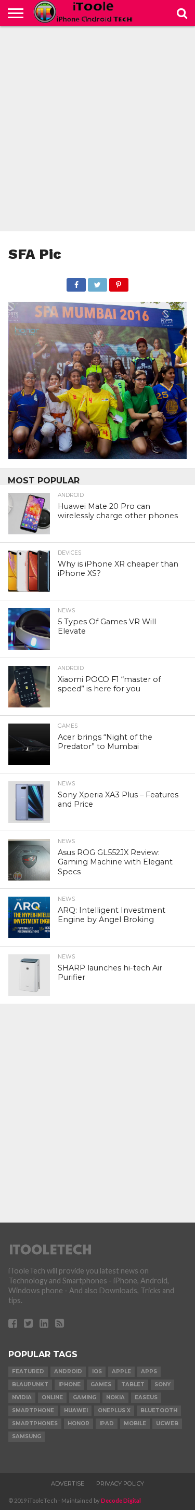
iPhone (69, 1384)
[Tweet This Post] (97, 282)
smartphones (35, 1423)
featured (28, 1371)
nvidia (22, 1397)
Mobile (135, 1423)
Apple (121, 1371)
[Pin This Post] (118, 282)
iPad (106, 1423)
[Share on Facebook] (76, 282)
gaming (84, 1397)
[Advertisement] (97, 128)
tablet (133, 1384)
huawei (76, 1410)
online (52, 1397)
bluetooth (158, 1410)
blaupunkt (30, 1384)
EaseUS (146, 1397)
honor (78, 1423)
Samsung (26, 1436)
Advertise (67, 1483)
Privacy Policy (120, 1483)
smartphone (33, 1410)
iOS (97, 1371)
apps (149, 1371)
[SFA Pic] (97, 456)
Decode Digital (121, 1500)
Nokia (115, 1397)
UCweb (167, 1423)
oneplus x (114, 1410)
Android (68, 1371)
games (100, 1384)
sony (162, 1384)
